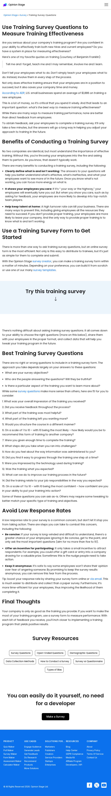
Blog (68, 746)
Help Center (71, 750)
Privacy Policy (93, 750)
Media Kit (70, 757)
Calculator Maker (11, 764)
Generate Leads (32, 750)
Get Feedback (31, 754)
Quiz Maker (8, 746)
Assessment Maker (12, 761)
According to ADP (13, 93)
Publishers (50, 750)
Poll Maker (8, 750)
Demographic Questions (83, 653)
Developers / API (74, 764)
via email (96, 579)
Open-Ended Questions (50, 653)
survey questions (29, 391)
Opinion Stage (10, 15)
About (89, 746)
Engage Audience (32, 746)
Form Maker (9, 757)
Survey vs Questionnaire (89, 661)
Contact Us (92, 757)
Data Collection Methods (20, 661)
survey (23, 15)
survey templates (44, 270)
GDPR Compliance (74, 754)
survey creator (42, 261)
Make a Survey (55, 716)
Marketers (50, 746)
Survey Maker (10, 754)
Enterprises (50, 764)
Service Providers (53, 757)
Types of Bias (54, 669)
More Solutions (31, 768)
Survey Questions (20, 653)
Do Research (30, 757)
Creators (49, 754)
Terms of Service (95, 754)
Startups (49, 761)
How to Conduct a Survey (54, 661)
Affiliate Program (74, 761)
